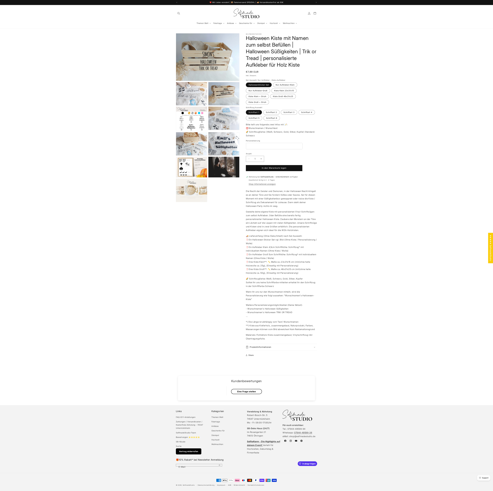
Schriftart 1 (254, 112)
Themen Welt (217, 417)
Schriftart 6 (271, 118)
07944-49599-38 (303, 432)
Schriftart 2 (271, 112)
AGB (229, 485)
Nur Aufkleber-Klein (285, 85)
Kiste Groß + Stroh (257, 102)
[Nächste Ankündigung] (316, 2)
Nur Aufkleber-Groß (258, 90)
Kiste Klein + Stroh (257, 96)
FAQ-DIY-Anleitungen (185, 417)
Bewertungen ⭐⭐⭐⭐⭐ (188, 437)
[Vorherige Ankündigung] (177, 2)
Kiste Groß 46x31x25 (283, 96)
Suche (179, 446)
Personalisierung (253, 141)
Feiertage (215, 422)
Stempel (215, 435)
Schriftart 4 (306, 112)
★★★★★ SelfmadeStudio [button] (490, 248)
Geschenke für (218, 431)
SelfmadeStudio (189, 485)
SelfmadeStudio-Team (186, 433)
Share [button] (251, 355)
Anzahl (249, 154)
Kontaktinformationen (256, 485)
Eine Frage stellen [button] (246, 391)
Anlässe (215, 426)
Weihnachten (217, 444)
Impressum (221, 485)
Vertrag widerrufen (188, 451)
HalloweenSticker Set (259, 85)
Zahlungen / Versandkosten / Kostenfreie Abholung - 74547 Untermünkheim (189, 425)
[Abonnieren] (219, 465)
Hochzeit (215, 440)
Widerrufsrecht (239, 485)
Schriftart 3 (289, 112)
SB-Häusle (180, 442)
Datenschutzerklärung (206, 485)
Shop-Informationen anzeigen (262, 184)
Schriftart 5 (254, 118)
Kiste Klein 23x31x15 (284, 90)
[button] (179, 13)
